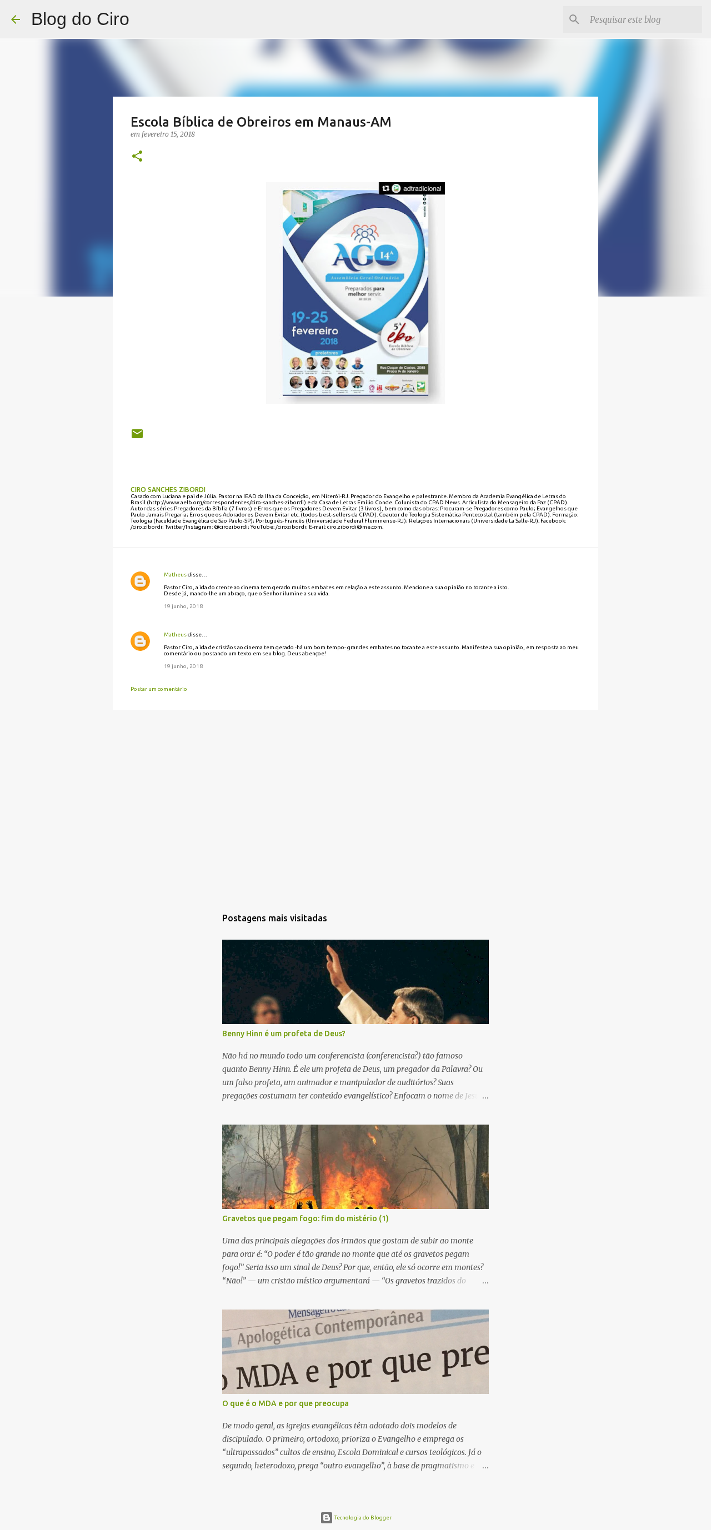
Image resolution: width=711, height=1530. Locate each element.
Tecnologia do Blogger (362, 1517)
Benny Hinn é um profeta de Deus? (284, 1033)
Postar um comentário (159, 689)
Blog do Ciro (80, 19)
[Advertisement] (355, 804)
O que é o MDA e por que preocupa (285, 1403)
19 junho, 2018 (183, 606)
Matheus (175, 574)
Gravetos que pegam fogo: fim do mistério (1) (305, 1218)
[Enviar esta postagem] (137, 438)
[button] (137, 156)
